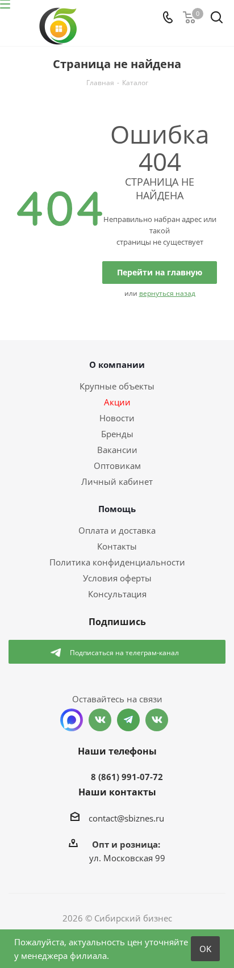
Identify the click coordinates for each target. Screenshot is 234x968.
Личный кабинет (117, 481)
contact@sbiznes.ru (126, 818)
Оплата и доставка (117, 530)
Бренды (117, 433)
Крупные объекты (117, 386)
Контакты (117, 546)
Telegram (128, 720)
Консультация (117, 594)
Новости (117, 418)
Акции (117, 402)
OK (205, 948)
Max (71, 720)
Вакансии (117, 449)
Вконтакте (100, 720)
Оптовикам (117, 465)
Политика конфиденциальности (117, 562)
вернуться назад (167, 293)
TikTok (156, 720)
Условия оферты (117, 578)
